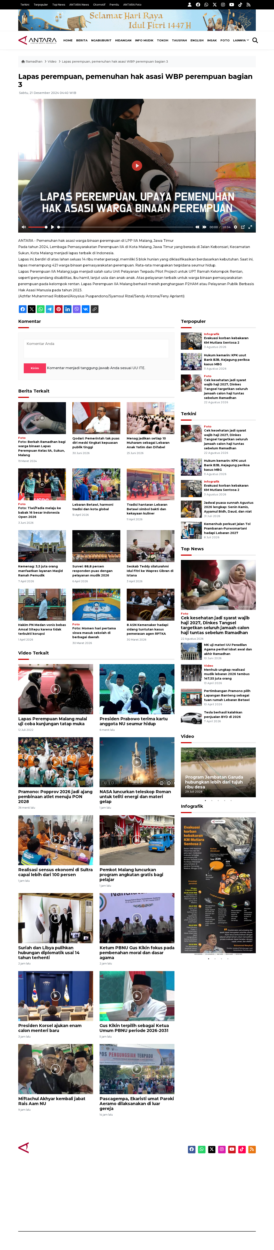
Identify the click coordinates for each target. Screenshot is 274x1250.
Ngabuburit (101, 40)
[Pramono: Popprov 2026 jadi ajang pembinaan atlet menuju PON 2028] (55, 762)
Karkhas (146, 1164)
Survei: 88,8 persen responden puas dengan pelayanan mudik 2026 (92, 570)
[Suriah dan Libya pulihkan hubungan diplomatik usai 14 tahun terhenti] (55, 918)
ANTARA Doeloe (153, 1194)
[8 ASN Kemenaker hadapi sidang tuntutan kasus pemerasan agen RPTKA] (150, 604)
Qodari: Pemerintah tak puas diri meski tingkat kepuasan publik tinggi (95, 442)
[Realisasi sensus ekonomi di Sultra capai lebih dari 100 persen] (55, 840)
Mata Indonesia (152, 1186)
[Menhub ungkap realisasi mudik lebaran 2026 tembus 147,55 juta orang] (191, 672)
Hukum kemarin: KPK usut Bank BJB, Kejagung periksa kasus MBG (227, 359)
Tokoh (162, 40)
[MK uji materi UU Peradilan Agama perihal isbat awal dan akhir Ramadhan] (191, 651)
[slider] (38, 227)
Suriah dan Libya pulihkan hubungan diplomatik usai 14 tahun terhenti (49, 952)
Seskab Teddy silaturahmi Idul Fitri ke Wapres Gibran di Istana (150, 570)
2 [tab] (212, 800)
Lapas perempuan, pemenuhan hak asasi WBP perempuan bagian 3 (115, 61)
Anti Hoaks (149, 1171)
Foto (225, 40)
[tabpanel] (218, 772)
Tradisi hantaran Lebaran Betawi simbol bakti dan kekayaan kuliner (147, 509)
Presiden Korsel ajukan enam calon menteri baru (50, 1028)
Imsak (212, 40)
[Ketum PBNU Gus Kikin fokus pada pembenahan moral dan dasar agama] (137, 918)
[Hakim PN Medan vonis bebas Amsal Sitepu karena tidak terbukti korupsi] (42, 604)
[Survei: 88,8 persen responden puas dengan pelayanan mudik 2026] (96, 546)
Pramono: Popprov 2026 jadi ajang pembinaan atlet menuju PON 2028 (55, 796)
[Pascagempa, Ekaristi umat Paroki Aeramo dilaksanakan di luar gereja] (137, 1069)
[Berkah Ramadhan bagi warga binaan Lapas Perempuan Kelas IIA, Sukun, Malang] (42, 418)
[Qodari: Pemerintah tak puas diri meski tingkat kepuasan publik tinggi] (96, 418)
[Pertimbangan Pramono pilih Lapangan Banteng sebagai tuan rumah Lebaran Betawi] (191, 697)
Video (52, 61)
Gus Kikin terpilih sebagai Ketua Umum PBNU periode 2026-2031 (134, 1028)
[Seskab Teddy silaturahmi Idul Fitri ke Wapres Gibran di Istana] (150, 546)
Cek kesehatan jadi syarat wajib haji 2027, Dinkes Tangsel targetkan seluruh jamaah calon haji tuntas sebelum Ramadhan (226, 389)
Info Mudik (144, 40)
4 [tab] (225, 800)
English (197, 40)
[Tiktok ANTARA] (240, 5)
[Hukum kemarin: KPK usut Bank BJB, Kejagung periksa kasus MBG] (191, 361)
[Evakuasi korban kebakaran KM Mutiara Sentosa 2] (191, 341)
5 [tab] (231, 800)
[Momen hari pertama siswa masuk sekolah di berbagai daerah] (96, 604)
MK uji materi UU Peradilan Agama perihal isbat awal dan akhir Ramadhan (228, 649)
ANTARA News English (219, 1164)
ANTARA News (79, 4)
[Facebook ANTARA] (198, 5)
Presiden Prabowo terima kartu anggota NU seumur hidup (134, 721)
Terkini (24, 4)
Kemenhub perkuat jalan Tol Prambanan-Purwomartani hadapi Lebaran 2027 (227, 528)
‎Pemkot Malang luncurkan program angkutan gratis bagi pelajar (131, 874)
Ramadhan (34, 61)
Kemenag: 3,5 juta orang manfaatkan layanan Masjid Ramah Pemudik (40, 570)
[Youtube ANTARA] (231, 5)
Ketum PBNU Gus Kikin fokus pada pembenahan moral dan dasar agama (137, 952)
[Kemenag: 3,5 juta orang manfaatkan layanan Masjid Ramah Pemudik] (42, 546)
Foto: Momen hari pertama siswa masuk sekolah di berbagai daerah (94, 632)
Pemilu (114, 4)
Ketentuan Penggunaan (221, 1179)
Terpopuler (41, 4)
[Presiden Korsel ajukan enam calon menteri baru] (55, 996)
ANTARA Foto (132, 4)
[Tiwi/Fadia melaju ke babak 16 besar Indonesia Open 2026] (42, 484)
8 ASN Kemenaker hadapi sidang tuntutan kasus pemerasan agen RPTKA (147, 629)
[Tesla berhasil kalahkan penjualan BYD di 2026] (191, 718)
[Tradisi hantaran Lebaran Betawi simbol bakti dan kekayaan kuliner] (150, 484)
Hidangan (123, 40)
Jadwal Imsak (90, 1216)
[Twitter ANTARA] (215, 5)
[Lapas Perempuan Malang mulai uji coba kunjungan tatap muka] (55, 689)
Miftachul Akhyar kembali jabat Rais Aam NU (51, 1101)
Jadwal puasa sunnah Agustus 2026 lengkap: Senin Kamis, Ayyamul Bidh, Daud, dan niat (228, 507)
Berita (82, 40)
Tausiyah (179, 40)
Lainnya (239, 40)
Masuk (206, 1171)
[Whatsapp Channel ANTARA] (206, 5)
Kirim (35, 368)
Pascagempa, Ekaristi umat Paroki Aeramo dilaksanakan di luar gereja (137, 1103)
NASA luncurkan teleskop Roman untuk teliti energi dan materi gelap (135, 796)
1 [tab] (205, 800)
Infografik (211, 334)
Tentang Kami (212, 1201)
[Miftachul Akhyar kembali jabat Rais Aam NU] (55, 1069)
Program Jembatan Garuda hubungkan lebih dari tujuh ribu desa (214, 782)
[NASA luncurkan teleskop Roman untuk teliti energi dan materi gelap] (137, 762)
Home (68, 40)
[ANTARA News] (37, 40)
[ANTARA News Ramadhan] (41, 1147)
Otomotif (99, 4)
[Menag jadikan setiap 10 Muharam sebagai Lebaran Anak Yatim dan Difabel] (150, 418)
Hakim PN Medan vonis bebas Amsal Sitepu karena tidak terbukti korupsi (42, 629)
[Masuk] (190, 5)
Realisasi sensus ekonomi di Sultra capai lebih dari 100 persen (55, 872)
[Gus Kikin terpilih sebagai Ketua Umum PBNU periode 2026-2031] (137, 996)
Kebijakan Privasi (215, 1186)
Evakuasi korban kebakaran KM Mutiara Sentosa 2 (214, 942)
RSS (204, 1216)
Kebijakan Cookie (215, 1194)
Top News (58, 4)
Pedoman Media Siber (219, 1209)
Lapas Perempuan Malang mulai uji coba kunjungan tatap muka (52, 721)
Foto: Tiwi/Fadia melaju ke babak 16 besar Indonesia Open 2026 (39, 512)
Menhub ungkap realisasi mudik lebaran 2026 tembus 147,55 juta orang (227, 674)
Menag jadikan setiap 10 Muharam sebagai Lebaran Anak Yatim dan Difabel (148, 442)
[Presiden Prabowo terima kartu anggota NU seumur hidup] (137, 689)
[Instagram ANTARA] (223, 5)
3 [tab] (218, 800)
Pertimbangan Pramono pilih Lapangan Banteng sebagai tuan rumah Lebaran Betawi (227, 695)
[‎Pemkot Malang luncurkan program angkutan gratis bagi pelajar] (137, 840)
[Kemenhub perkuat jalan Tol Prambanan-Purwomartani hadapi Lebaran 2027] (191, 530)
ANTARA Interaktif (155, 1179)
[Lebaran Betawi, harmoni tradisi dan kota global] (96, 484)
